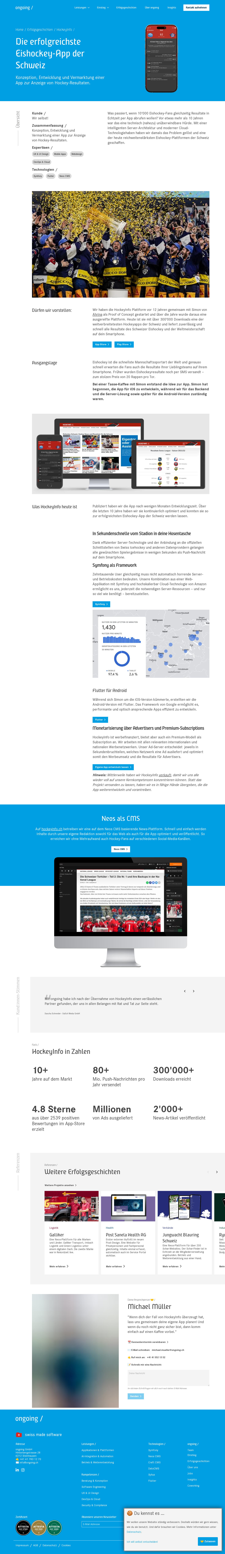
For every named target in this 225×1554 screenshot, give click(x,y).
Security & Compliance (94, 1505)
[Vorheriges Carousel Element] (184, 991)
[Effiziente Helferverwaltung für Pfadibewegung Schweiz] (39, 1435)
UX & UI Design (90, 1493)
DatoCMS (153, 1468)
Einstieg (192, 1455)
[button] (80, 7)
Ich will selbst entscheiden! (142, 1541)
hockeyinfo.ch (51, 829)
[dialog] (173, 1529)
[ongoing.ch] (24, 7)
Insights (192, 1479)
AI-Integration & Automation (97, 1456)
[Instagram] (22, 1470)
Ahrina (97, 314)
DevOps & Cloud (91, 1499)
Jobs (190, 1473)
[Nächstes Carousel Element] (193, 991)
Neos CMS (154, 1456)
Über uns (193, 1467)
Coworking (193, 1485)
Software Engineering (94, 1487)
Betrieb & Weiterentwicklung (98, 1462)
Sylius (151, 1474)
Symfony (100, 604)
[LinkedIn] (17, 1470)
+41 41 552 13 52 (155, 1358)
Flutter (99, 719)
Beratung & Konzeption (95, 1480)
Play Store (123, 344)
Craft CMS (154, 1462)
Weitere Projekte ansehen (59, 1185)
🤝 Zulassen (207, 1541)
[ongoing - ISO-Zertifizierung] (31, 1527)
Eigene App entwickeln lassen (112, 767)
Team (191, 1450)
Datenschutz (134, 1531)
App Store (100, 344)
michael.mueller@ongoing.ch (167, 1351)
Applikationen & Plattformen (98, 1450)
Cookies (66, 1545)
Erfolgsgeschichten (198, 1461)
